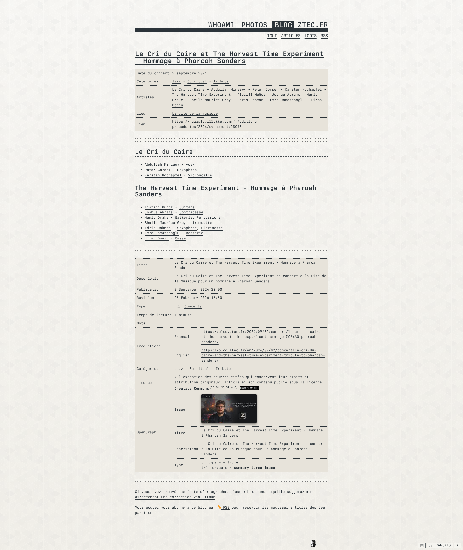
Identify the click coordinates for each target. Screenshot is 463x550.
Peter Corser (265, 89)
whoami (221, 25)
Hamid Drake (157, 217)
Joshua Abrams (286, 94)
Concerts (193, 306)
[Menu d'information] (457, 545)
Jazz (176, 81)
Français (442, 545)
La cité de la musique (195, 113)
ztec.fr (313, 25)
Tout (272, 35)
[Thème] (422, 545)
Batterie (183, 217)
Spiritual (197, 81)
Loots (311, 35)
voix (190, 164)
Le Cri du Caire (188, 89)
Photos (254, 25)
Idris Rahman (250, 100)
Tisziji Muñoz (251, 94)
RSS (324, 35)
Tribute (221, 81)
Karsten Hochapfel (303, 89)
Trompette (202, 222)
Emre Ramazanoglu (287, 100)
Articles (290, 35)
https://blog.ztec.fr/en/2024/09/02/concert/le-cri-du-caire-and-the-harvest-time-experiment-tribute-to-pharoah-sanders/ (263, 355)
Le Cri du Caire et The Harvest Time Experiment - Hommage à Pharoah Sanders (229, 57)
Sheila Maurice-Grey (210, 100)
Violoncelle (200, 175)
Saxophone (187, 170)
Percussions (209, 217)
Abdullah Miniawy (228, 89)
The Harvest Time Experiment (201, 94)
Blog (283, 25)
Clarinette (212, 228)
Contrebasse (191, 212)
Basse (180, 238)
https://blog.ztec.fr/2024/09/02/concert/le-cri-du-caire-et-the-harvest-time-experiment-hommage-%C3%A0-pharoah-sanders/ (262, 336)
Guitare (187, 207)
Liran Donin (157, 238)
